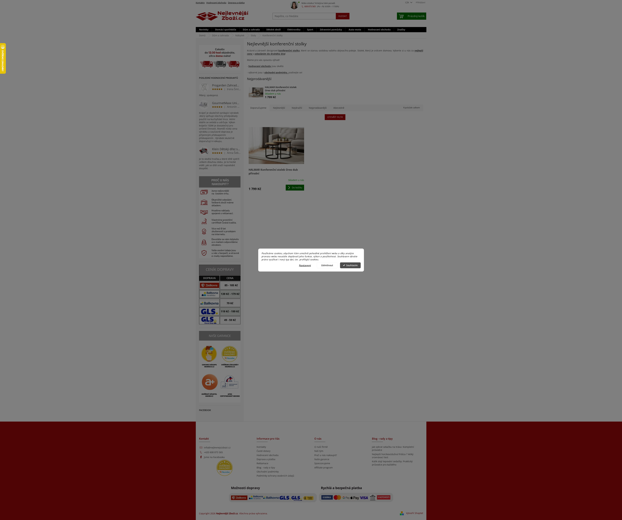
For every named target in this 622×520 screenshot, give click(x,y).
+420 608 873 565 (213, 452)
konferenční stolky (289, 50)
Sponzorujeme (322, 463)
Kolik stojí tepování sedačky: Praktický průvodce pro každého (392, 463)
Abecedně (338, 107)
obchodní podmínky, (276, 72)
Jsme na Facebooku (214, 457)
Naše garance (321, 459)
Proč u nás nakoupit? (325, 455)
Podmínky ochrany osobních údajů (275, 475)
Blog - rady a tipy (266, 467)
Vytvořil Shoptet (414, 513)
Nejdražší (297, 107)
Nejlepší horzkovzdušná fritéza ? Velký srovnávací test (392, 456)
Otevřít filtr (335, 117)
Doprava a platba (236, 2)
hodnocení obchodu (259, 66)
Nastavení (305, 265)
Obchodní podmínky (268, 471)
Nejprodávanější (318, 107)
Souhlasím (352, 265)
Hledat (342, 16)
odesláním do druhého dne (270, 53)
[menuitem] (204, 29)
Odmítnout (327, 265)
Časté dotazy (263, 450)
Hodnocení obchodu (216, 2)
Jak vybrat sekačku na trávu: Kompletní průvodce (393, 448)
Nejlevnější (279, 107)
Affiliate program (323, 467)
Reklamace (262, 463)
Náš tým (318, 450)
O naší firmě (321, 446)
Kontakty (200, 2)
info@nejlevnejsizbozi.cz (217, 447)
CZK (407, 2)
